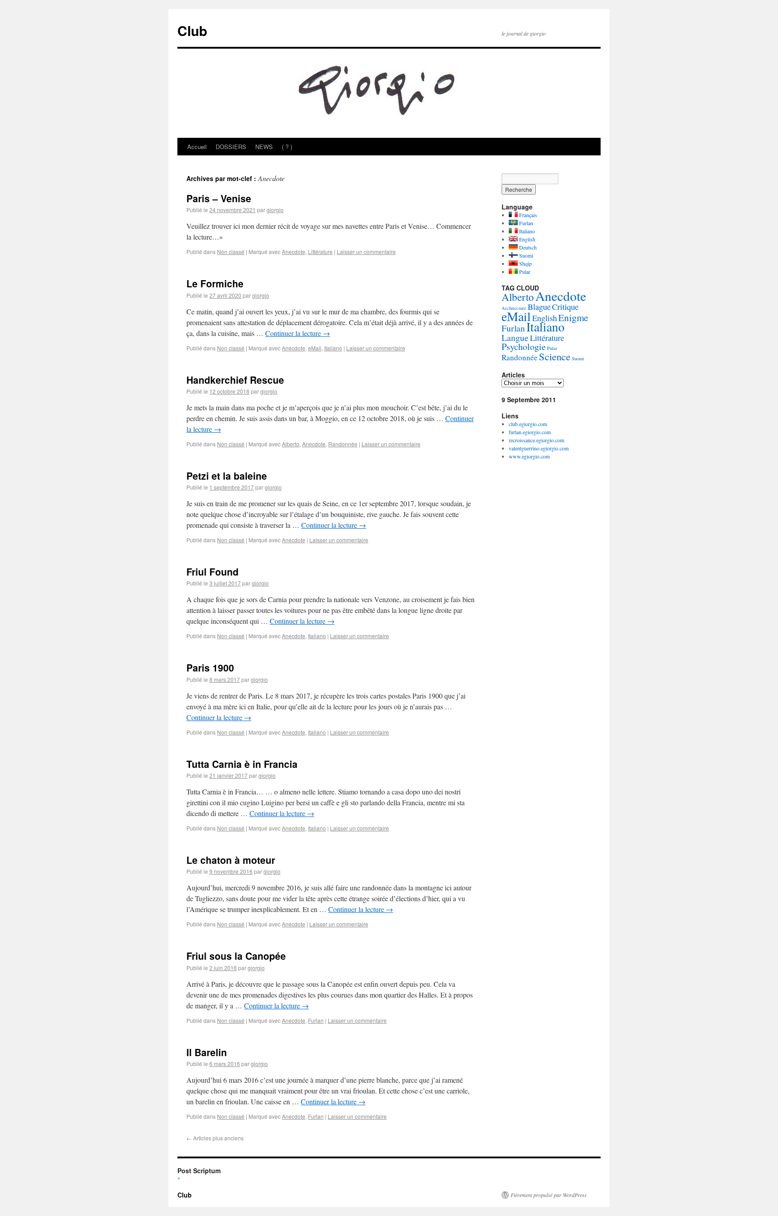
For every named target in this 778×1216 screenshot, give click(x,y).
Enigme (573, 317)
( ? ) (287, 146)
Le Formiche (215, 283)
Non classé (230, 251)
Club (192, 30)
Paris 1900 (210, 667)
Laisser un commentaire (366, 251)
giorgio (275, 209)
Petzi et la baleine (226, 475)
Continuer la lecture (297, 333)
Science (554, 356)
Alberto (290, 444)
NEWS (264, 146)
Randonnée (342, 444)
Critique (565, 306)
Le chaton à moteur (230, 860)
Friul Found (212, 571)
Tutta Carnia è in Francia (242, 764)
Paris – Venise (218, 198)
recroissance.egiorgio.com (536, 440)
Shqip (525, 263)
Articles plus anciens (215, 1138)
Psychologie (524, 346)
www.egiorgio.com (529, 456)
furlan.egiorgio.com (530, 432)
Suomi (525, 255)
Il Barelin (206, 1052)
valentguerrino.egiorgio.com (539, 448)
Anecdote (293, 251)
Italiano (333, 348)
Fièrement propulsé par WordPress (549, 1194)
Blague (539, 306)
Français (527, 214)
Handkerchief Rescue (235, 379)
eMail (314, 348)
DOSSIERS (231, 146)
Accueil (197, 146)
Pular (524, 271)
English (526, 239)
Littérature (320, 251)
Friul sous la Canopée (236, 955)
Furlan (316, 1020)
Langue (515, 337)
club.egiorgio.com (528, 423)
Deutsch (527, 247)
